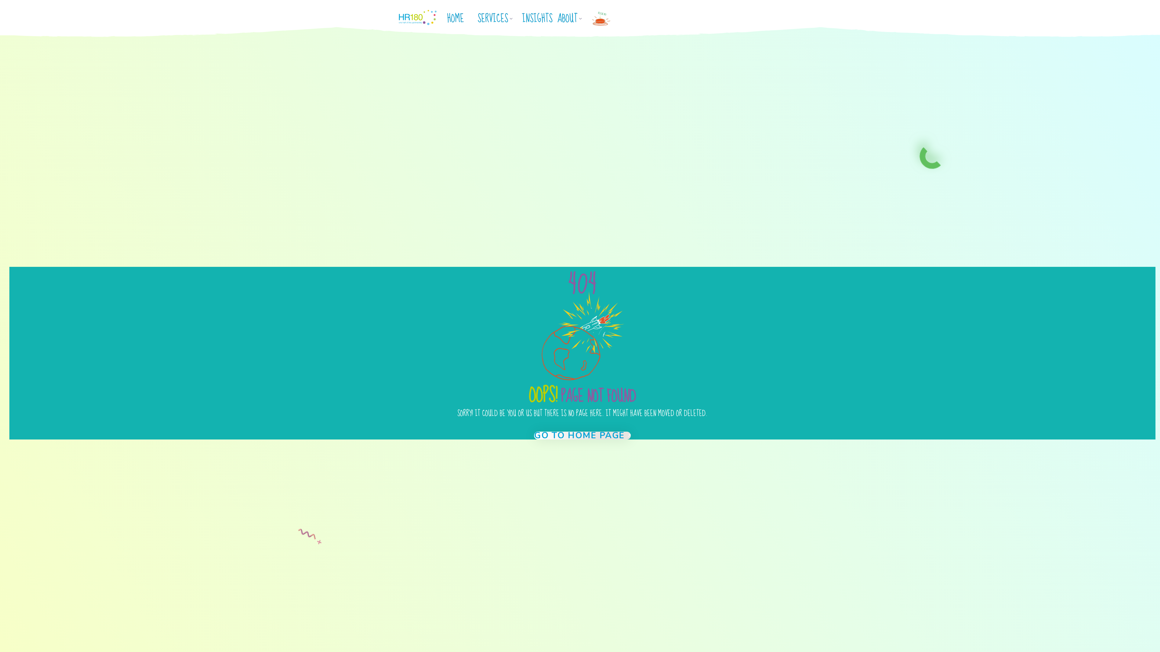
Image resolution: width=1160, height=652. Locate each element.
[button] (497, 19)
